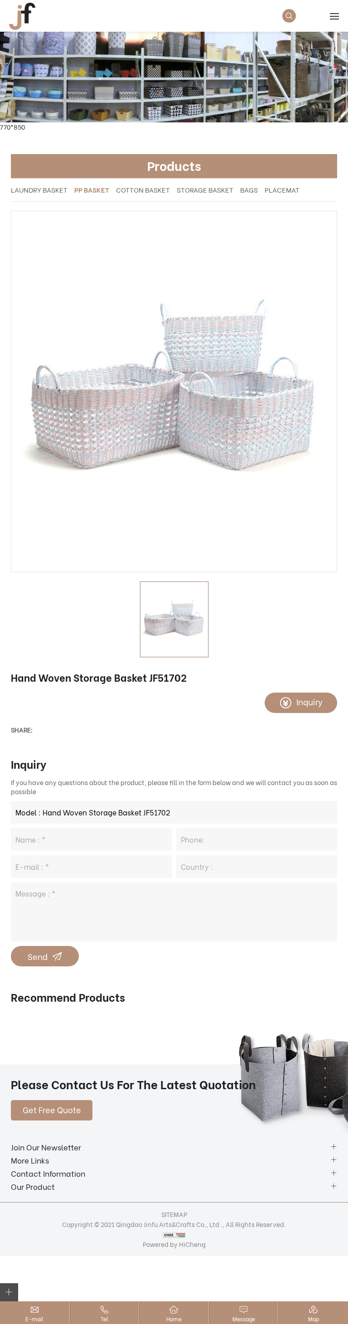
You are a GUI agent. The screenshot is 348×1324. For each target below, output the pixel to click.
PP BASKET (91, 189)
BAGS (249, 189)
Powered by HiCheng (174, 1244)
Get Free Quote (52, 1109)
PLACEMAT (282, 189)
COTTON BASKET (143, 189)
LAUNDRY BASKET (39, 189)
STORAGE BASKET (205, 189)
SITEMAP (174, 1214)
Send (38, 956)
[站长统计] (174, 1234)
